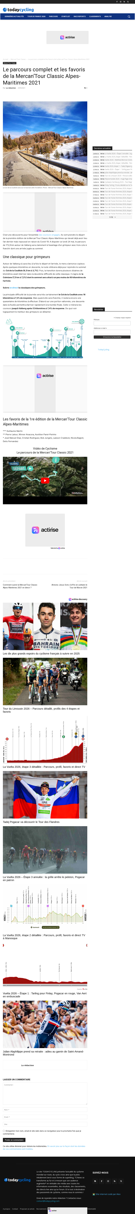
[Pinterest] (17, 94)
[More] (36, 94)
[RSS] (124, 1)
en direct (13, 287)
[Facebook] (117, 1)
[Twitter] (127, 1)
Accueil (5, 59)
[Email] (29, 94)
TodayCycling (103, 349)
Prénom (96, 320)
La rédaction (11, 88)
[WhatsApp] (23, 94)
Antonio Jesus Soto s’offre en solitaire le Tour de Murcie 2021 (69, 586)
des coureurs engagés (49, 235)
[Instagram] (120, 1)
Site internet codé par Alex (108, 1194)
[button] (129, 16)
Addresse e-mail (100, 328)
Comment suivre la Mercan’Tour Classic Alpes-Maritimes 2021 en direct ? (20, 586)
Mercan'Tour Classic (18, 59)
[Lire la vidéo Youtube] (45, 480)
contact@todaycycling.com (48, 1201)
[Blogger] (95, 1181)
